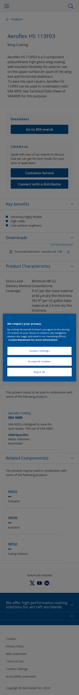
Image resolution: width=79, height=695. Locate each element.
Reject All (39, 371)
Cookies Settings (39, 350)
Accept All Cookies (39, 361)
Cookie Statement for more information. (33, 339)
